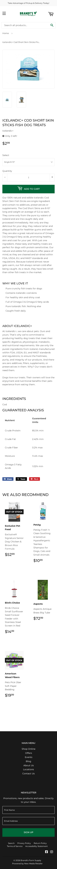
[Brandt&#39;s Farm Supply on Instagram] (51, 852)
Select (5, 155)
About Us (28, 765)
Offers (28, 753)
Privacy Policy (24, 843)
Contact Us (28, 773)
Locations (28, 769)
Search (11, 843)
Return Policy (40, 843)
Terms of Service (14, 846)
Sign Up (28, 832)
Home (5, 33)
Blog (28, 761)
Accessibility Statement (36, 846)
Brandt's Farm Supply (31, 860)
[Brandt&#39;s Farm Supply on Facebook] (46, 852)
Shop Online (28, 748)
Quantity (7, 171)
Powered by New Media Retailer (27, 863)
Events (28, 757)
